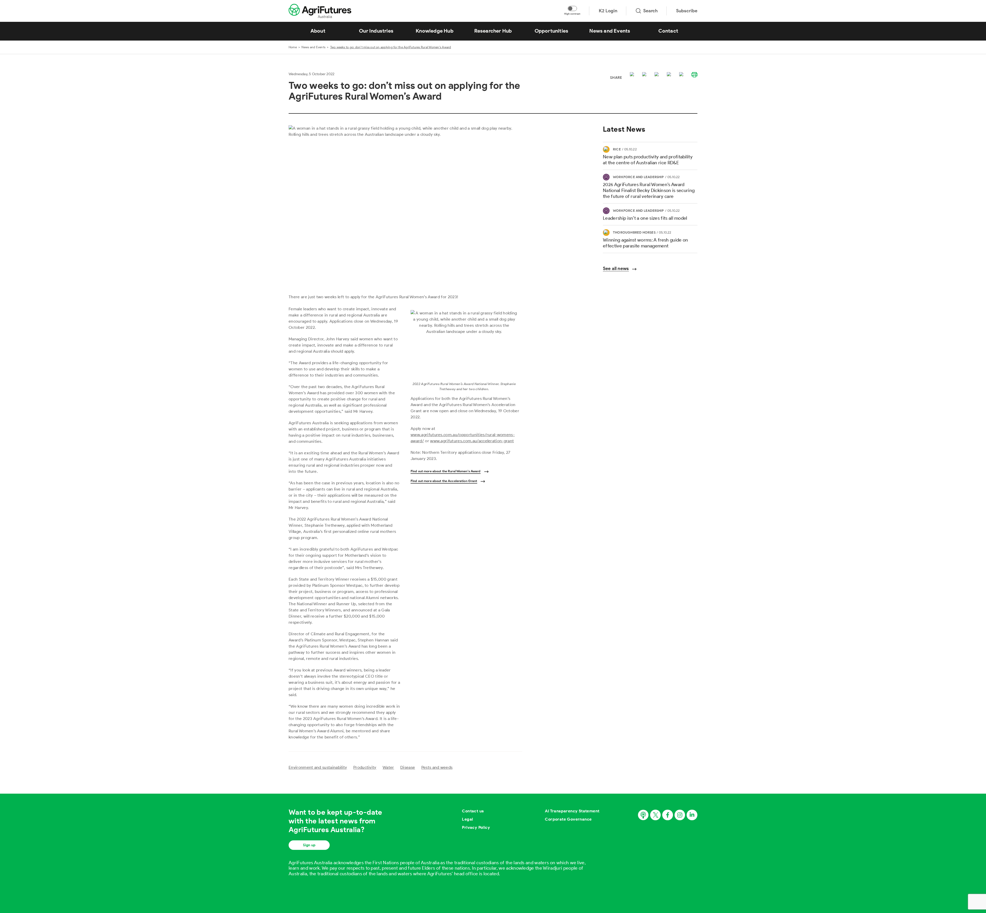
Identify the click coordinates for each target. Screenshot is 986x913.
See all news (616, 268)
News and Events (609, 31)
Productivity (364, 767)
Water (388, 767)
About (317, 31)
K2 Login (608, 11)
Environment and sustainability (318, 767)
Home (293, 47)
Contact (668, 31)
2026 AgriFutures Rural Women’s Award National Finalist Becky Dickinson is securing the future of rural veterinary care (649, 190)
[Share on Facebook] (645, 74)
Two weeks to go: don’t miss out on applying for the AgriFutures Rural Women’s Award (390, 47)
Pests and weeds (437, 767)
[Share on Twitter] (633, 74)
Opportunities (551, 31)
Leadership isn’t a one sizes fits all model (645, 218)
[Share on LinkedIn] (658, 74)
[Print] (694, 74)
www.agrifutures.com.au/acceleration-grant (472, 440)
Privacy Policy (476, 827)
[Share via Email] (670, 74)
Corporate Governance (568, 819)
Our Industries (376, 31)
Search (650, 11)
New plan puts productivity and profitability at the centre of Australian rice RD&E (648, 160)
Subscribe (686, 11)
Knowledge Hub (434, 31)
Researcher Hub (493, 31)
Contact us (473, 811)
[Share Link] (682, 74)
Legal (467, 819)
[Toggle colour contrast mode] (572, 8)
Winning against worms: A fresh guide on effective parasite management (645, 243)
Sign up (309, 845)
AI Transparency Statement (572, 811)
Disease (407, 767)
